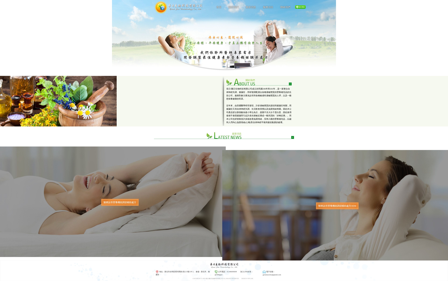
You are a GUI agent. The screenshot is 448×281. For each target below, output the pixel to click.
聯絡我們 (285, 7)
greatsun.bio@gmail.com (272, 275)
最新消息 (251, 7)
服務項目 (268, 7)
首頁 (218, 7)
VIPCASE (250, 278)
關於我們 (233, 7)
